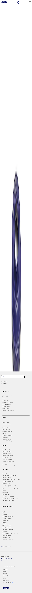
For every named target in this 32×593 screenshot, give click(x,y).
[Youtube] (6, 558)
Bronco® (4, 381)
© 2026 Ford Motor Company (9, 566)
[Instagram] (9, 558)
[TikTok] (1, 560)
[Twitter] (4, 558)
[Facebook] (1, 558)
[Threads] (11, 558)
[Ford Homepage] (6, 589)
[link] (4, 568)
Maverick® (4, 383)
